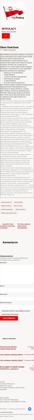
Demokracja (12, 50)
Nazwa (2, 286)
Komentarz (3, 263)
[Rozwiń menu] (6, 36)
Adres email (4, 294)
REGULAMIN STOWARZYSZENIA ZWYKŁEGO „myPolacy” (12, 368)
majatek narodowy (6, 206)
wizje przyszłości (20, 209)
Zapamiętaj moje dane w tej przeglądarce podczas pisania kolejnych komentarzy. (16, 312)
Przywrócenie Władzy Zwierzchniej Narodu (8, 348)
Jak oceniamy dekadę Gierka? (11, 355)
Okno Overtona (18, 206)
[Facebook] (29, 409)
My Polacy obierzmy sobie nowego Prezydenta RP (23, 226)
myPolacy (9, 28)
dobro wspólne (18, 202)
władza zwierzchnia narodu (9, 213)
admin (5, 50)
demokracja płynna (6, 202)
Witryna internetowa (5, 303)
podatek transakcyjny (7, 209)
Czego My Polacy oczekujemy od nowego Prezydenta (7, 226)
